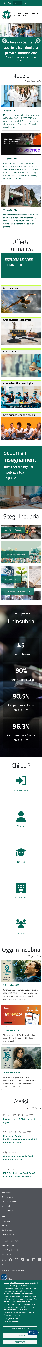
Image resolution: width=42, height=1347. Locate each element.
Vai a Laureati (21, 856)
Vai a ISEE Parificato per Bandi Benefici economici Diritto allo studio (21, 1173)
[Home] (20, 14)
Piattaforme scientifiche (21, 552)
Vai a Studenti (21, 820)
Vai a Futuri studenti (21, 785)
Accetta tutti (20, 1342)
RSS (39, 1259)
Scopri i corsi (28, 498)
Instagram (16, 1259)
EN (25, 3)
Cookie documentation (11, 1322)
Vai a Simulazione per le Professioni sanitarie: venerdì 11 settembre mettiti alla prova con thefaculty (21, 1024)
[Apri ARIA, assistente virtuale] (33, 1333)
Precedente (4, 40)
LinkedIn (33, 1259)
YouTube (28, 1259)
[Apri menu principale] (38, 3)
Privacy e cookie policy (11, 1319)
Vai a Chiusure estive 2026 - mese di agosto (21, 1119)
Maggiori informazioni (21, 45)
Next (38, 40)
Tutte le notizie (32, 81)
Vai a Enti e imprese (21, 892)
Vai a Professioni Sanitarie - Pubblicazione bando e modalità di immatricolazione (21, 1137)
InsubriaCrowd (21, 577)
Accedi (17, 3)
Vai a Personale (21, 928)
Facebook (10, 1259)
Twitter (22, 1259)
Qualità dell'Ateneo (21, 532)
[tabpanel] (21, 45)
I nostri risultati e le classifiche (21, 595)
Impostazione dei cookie (20, 1329)
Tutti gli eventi (33, 956)
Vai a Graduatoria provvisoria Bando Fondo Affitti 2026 (21, 1156)
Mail (9, 3)
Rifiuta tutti (20, 1335)
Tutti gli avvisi (33, 1108)
